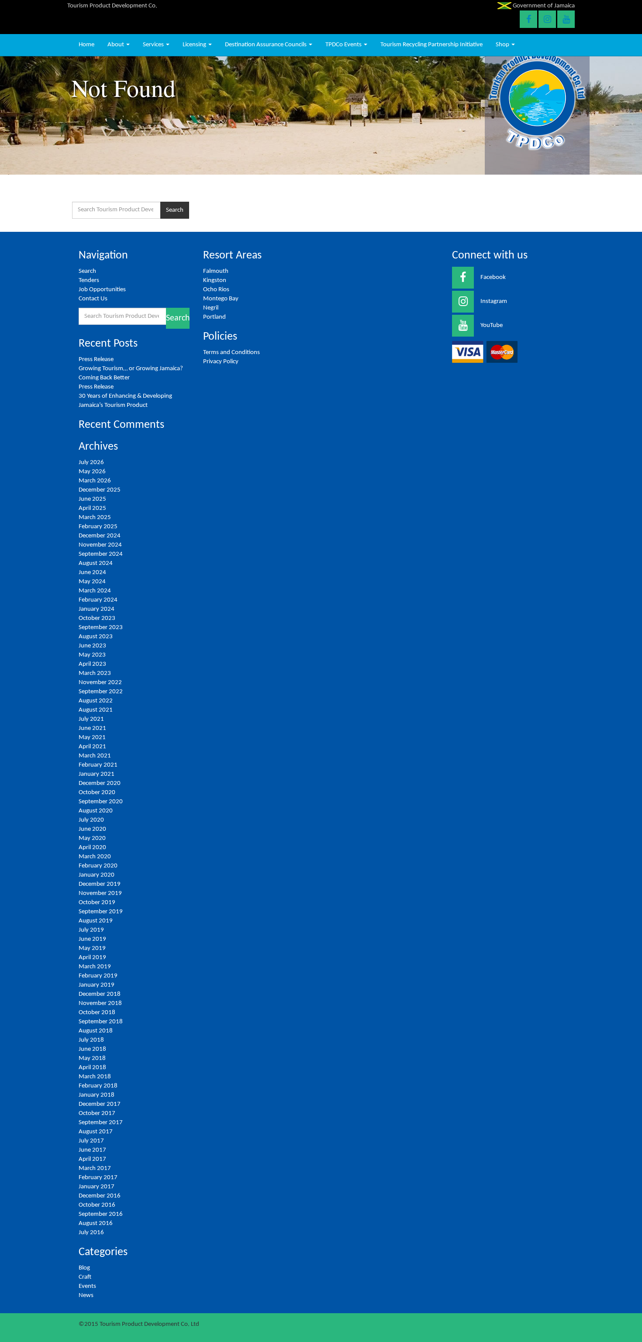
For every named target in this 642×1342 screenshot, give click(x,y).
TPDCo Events (344, 44)
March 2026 (95, 481)
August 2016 (96, 1223)
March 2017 (95, 1168)
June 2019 (92, 939)
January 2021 (96, 774)
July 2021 (91, 719)
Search (174, 210)
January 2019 (96, 985)
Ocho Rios (216, 289)
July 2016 (91, 1232)
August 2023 (96, 636)
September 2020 (101, 801)
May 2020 (92, 838)
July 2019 (91, 930)
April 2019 (92, 957)
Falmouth (215, 271)
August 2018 (96, 1031)
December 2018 (100, 994)
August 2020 (96, 811)
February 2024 (98, 600)
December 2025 (100, 490)
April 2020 (92, 847)
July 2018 (91, 1040)
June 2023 (92, 646)
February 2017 (98, 1177)
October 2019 (97, 902)
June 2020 (92, 829)
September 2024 (101, 554)
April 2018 (92, 1067)
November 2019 (100, 893)
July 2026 (91, 462)
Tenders (89, 280)
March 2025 (95, 517)
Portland (214, 317)
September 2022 (101, 691)
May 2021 (92, 737)
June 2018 (92, 1049)
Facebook (493, 277)
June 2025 (92, 499)
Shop (503, 44)
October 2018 (97, 1012)
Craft (85, 1277)
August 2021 (96, 710)
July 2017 (91, 1141)
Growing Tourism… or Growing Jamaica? (131, 368)
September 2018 (101, 1022)
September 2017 (101, 1122)
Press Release (96, 359)
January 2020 (96, 875)
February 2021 (98, 765)
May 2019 (92, 948)
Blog (84, 1268)
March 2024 (95, 591)
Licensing (195, 44)
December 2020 (100, 783)
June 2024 (92, 572)
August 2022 (96, 701)
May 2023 (92, 655)
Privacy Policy (220, 361)
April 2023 (92, 664)
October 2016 (97, 1205)
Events (87, 1286)
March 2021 (95, 756)
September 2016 (101, 1214)
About (116, 44)
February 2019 (98, 976)
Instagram (493, 301)
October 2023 (97, 618)
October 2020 (97, 792)
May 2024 (92, 581)
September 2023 (101, 627)
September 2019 (101, 911)
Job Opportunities (102, 289)
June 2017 (92, 1150)
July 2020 (91, 820)
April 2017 (92, 1159)
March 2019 (95, 966)
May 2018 (92, 1058)
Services (154, 44)
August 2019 (96, 921)
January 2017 (96, 1187)
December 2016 (100, 1196)
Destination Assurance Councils (266, 44)
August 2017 (96, 1132)
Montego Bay (220, 299)
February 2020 (98, 866)
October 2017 (97, 1113)
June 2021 (92, 728)
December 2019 (100, 884)
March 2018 (95, 1077)
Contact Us (93, 299)
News (86, 1295)
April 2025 (92, 508)
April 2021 (92, 746)
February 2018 (98, 1086)
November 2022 (100, 682)
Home (86, 44)
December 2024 (100, 536)
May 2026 (92, 471)
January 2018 (96, 1095)
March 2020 (95, 856)
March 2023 (95, 673)
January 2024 (96, 609)
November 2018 (100, 1003)
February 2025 (98, 526)
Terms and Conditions (231, 352)
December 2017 (100, 1104)
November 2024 (100, 545)
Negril (210, 308)
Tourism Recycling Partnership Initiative (431, 44)
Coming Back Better (104, 378)
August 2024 (96, 563)
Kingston (214, 280)
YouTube (491, 325)
